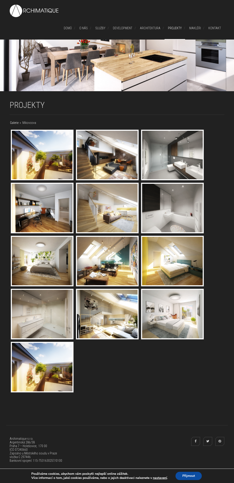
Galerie (14, 123)
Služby (100, 28)
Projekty (175, 28)
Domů (68, 28)
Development (122, 28)
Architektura (150, 28)
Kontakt (214, 28)
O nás (83, 28)
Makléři (195, 28)
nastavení (160, 478)
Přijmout (188, 476)
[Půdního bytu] (42, 155)
